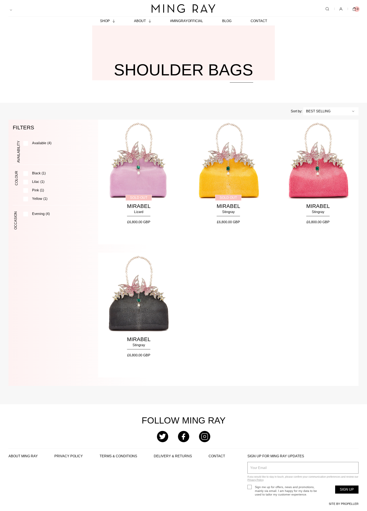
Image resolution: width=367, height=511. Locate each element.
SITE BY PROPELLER (344, 503)
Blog (226, 21)
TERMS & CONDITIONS (118, 456)
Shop (105, 21)
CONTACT (217, 456)
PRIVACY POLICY (68, 456)
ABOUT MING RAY (23, 456)
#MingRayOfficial (186, 21)
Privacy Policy (255, 480)
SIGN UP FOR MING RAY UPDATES (275, 456)
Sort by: (296, 111)
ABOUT (140, 21)
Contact (259, 21)
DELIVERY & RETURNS (173, 456)
